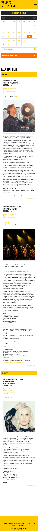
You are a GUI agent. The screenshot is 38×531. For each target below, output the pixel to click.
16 (3, 36)
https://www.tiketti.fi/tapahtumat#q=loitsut (13, 362)
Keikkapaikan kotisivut (9, 91)
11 (13, 32)
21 (29, 36)
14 (29, 32)
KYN (7, 223)
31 (8, 44)
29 (34, 40)
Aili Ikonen (9, 397)
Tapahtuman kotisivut (8, 89)
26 (19, 40)
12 (19, 32)
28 (29, 40)
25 (13, 40)
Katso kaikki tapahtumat (7, 65)
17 (8, 36)
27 (24, 40)
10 (8, 32)
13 (24, 32)
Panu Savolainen (11, 224)
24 (8, 40)
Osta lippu (5, 93)
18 (13, 36)
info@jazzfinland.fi (21, 525)
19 (19, 36)
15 (34, 32)
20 (24, 36)
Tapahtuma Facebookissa (9, 88)
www (16, 97)
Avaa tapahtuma (29, 198)
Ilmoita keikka (19, 13)
